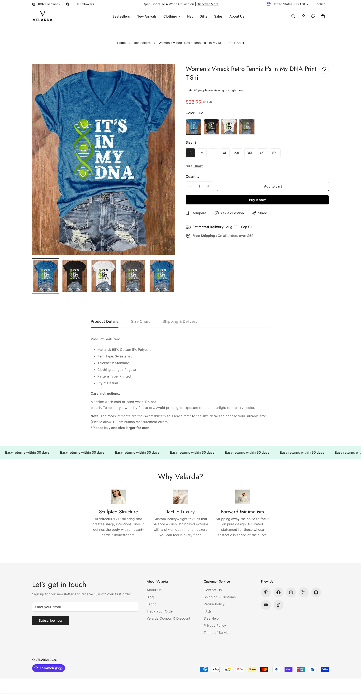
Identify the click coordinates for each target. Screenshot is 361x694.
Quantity (193, 176)
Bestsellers (121, 16)
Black (211, 127)
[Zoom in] (166, 73)
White (229, 127)
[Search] (293, 16)
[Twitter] (304, 592)
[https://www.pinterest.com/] (266, 592)
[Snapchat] (316, 592)
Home (121, 43)
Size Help (211, 618)
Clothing (170, 16)
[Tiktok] (278, 605)
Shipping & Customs (220, 597)
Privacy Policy (215, 625)
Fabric (151, 604)
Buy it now (257, 200)
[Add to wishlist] (324, 69)
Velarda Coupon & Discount (168, 618)
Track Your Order (160, 611)
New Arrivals (147, 16)
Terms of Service (217, 632)
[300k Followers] (278, 592)
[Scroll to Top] (353, 671)
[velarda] (42, 16)
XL (226, 154)
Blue (193, 127)
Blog (150, 597)
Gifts (203, 16)
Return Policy (214, 604)
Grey (247, 127)
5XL (276, 154)
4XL (263, 154)
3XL (251, 154)
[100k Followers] (291, 592)
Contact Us (213, 590)
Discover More (208, 4)
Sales (218, 16)
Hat (190, 16)
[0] (323, 16)
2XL (238, 154)
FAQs (208, 611)
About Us (236, 16)
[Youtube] (266, 605)
